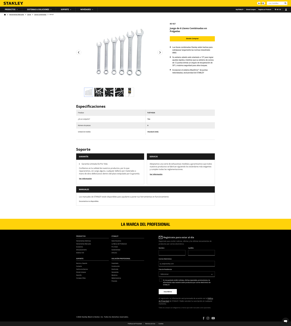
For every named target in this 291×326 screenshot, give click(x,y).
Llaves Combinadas (40, 14)
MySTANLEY (239, 9)
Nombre (161, 248)
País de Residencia (165, 269)
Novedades (85, 9)
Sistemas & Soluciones (38, 9)
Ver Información (85, 178)
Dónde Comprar (251, 9)
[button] (203, 318)
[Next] (160, 52)
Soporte (65, 9)
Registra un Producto (264, 9)
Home (5, 15)
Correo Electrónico (165, 259)
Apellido (191, 248)
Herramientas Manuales (16, 14)
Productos (10, 9)
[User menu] (286, 10)
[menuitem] (11, 10)
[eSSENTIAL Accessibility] (261, 3)
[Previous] (78, 52)
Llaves (29, 14)
